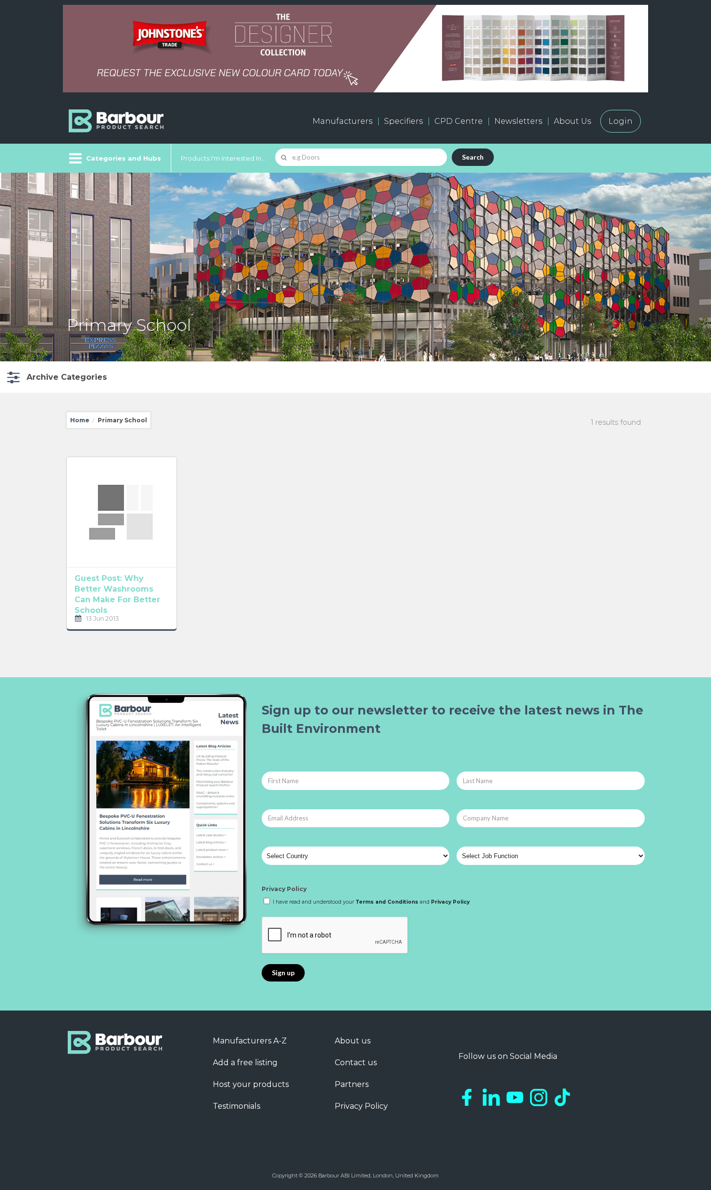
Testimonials (236, 1106)
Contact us (356, 1062)
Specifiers (403, 121)
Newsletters (518, 121)
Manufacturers (342, 121)
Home (79, 420)
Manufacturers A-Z (250, 1040)
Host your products (251, 1084)
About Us (572, 121)
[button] (56, 377)
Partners (352, 1084)
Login (620, 121)
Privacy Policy (284, 888)
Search (473, 157)
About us (352, 1040)
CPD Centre (458, 121)
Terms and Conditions (387, 902)
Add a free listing (245, 1062)
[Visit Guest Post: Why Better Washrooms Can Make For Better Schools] (122, 512)
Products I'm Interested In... (223, 158)
